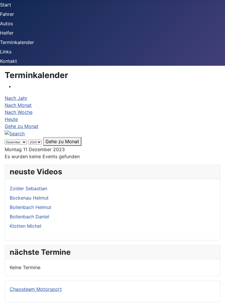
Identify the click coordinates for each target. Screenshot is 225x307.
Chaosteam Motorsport (36, 289)
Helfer (6, 33)
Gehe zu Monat (21, 126)
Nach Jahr (16, 98)
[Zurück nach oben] (217, 299)
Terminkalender (17, 42)
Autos (6, 23)
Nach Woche (19, 112)
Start (5, 5)
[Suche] (15, 133)
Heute (11, 119)
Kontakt (8, 61)
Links (5, 52)
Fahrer (7, 14)
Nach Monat (18, 105)
